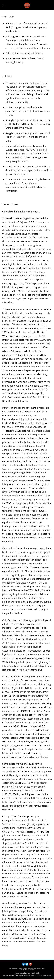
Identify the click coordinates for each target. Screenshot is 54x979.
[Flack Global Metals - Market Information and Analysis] (27, 5)
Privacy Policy (13, 968)
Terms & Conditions (27, 969)
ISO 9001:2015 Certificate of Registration (32, 968)
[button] (4, 5)
